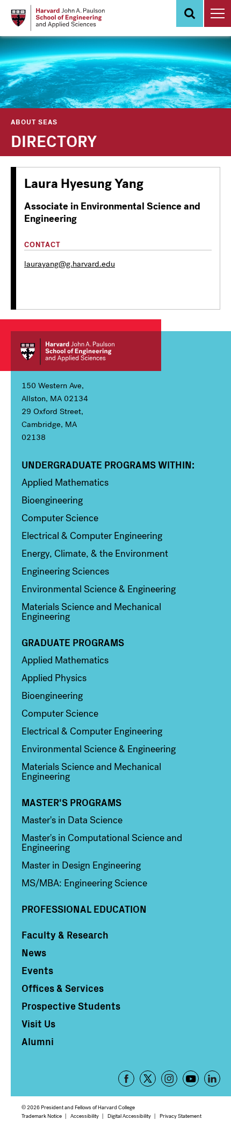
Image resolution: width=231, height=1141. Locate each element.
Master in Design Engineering (81, 865)
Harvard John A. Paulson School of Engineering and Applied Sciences (86, 351)
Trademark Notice (41, 1115)
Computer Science (59, 518)
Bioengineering (52, 500)
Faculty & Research (65, 935)
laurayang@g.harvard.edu (69, 263)
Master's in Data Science (71, 820)
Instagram (169, 1078)
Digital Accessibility (129, 1115)
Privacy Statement (180, 1115)
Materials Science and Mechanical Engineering (91, 611)
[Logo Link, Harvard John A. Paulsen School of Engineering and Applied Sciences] (58, 18)
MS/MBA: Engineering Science (84, 883)
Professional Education (84, 909)
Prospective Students (70, 1006)
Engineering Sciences (65, 571)
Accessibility (84, 1115)
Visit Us (38, 1023)
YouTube (191, 1078)
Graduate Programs (72, 642)
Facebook (126, 1078)
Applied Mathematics (65, 482)
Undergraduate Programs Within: (107, 465)
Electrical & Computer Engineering (91, 536)
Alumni (37, 1041)
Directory (54, 140)
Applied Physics (53, 678)
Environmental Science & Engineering (98, 589)
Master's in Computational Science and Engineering (101, 842)
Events (37, 970)
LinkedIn (212, 1078)
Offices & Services (62, 988)
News (33, 952)
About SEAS (34, 121)
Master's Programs (71, 802)
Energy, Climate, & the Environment (94, 553)
